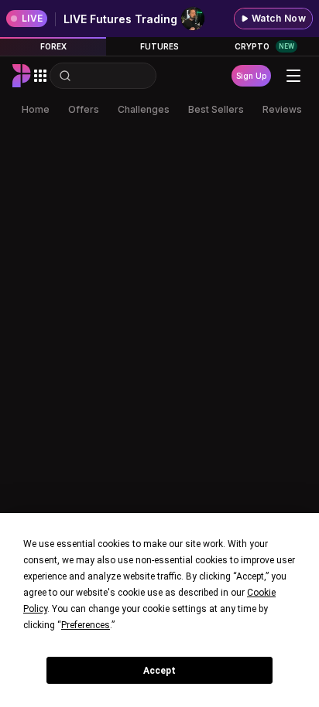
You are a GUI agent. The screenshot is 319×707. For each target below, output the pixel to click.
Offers (83, 109)
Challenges (144, 109)
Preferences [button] (85, 625)
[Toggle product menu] (40, 75)
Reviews (282, 109)
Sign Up (251, 75)
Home (36, 109)
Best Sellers (216, 109)
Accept (159, 670)
